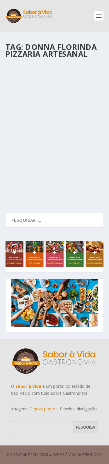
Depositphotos (43, 409)
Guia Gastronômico (81, 146)
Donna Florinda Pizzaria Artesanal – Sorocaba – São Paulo (49, 132)
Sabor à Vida (28, 146)
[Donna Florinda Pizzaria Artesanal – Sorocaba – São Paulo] (55, 89)
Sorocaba (19, 153)
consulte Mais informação (45, 190)
